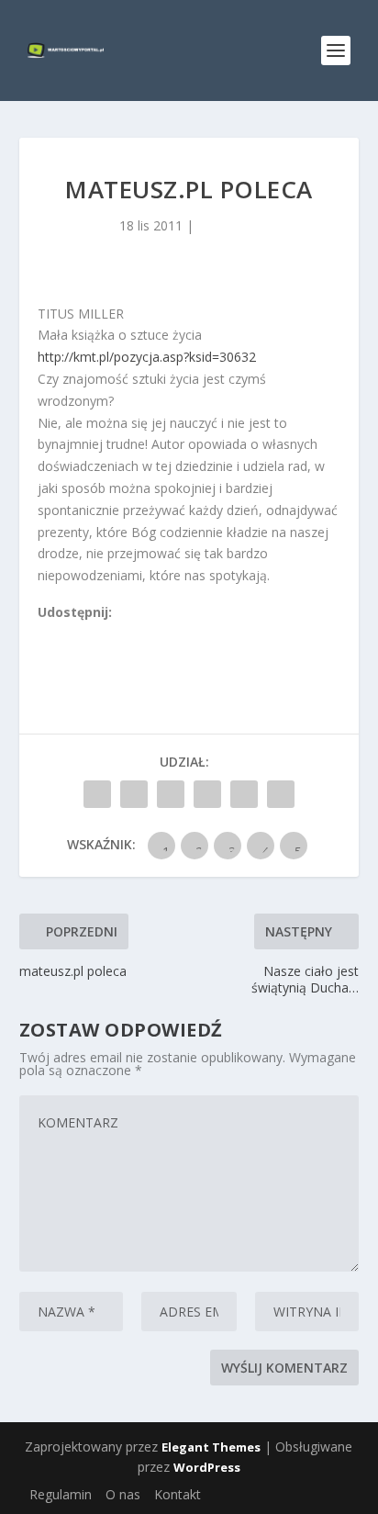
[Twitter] (86, 634)
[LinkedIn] (126, 634)
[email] (146, 634)
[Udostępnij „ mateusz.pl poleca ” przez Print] (280, 794)
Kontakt (177, 1494)
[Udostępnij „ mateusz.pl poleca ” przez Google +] (170, 794)
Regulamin (60, 1494)
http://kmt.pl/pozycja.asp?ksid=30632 (147, 356)
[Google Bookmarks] (106, 634)
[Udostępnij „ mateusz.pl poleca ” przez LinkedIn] (207, 794)
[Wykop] (66, 634)
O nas (123, 1494)
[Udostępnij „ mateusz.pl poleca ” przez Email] (244, 794)
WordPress (206, 1467)
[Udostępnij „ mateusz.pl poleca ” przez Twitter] (134, 794)
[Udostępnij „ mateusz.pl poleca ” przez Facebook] (97, 794)
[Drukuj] (167, 634)
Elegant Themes (211, 1447)
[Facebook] (46, 634)
